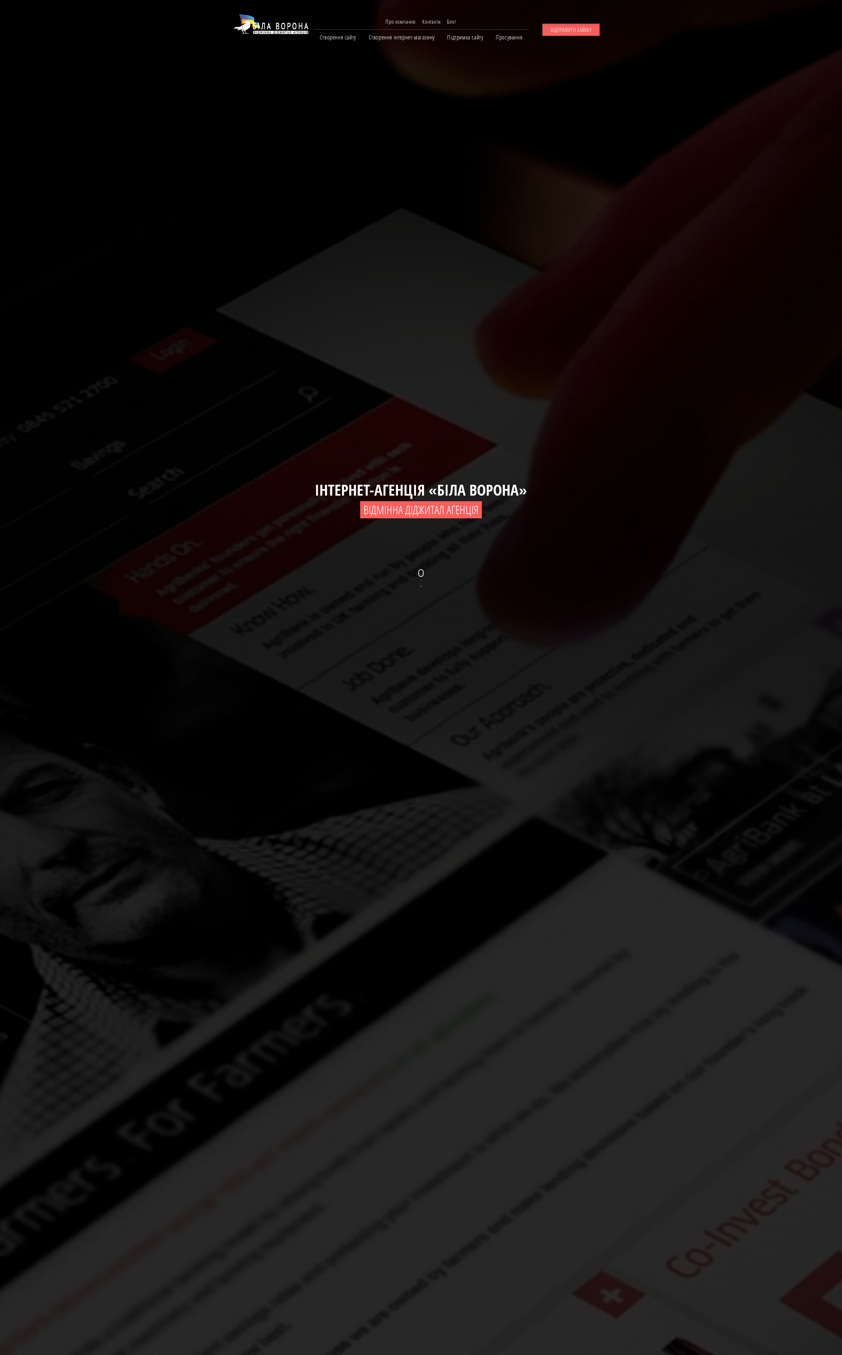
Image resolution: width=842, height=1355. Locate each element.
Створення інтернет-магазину (402, 37)
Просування (509, 37)
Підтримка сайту (465, 37)
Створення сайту (338, 37)
